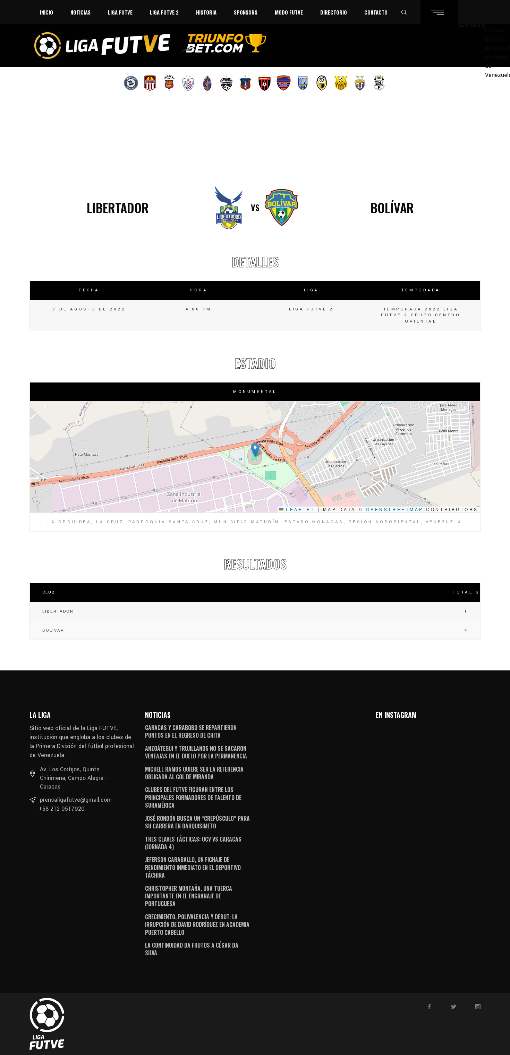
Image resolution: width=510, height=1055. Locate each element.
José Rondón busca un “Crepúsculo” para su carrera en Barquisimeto (197, 822)
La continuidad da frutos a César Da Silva (191, 949)
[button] (255, 450)
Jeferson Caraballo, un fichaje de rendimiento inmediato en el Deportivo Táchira (193, 867)
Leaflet (299, 509)
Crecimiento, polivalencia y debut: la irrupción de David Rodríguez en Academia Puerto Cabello (197, 925)
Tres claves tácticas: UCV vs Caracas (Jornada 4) (193, 843)
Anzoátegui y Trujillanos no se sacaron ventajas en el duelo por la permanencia (196, 752)
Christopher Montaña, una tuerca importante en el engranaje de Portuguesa (188, 896)
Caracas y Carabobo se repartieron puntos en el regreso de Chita (191, 731)
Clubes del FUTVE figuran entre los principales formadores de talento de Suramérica (193, 797)
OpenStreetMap (395, 509)
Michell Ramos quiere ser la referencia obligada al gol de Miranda (194, 773)
